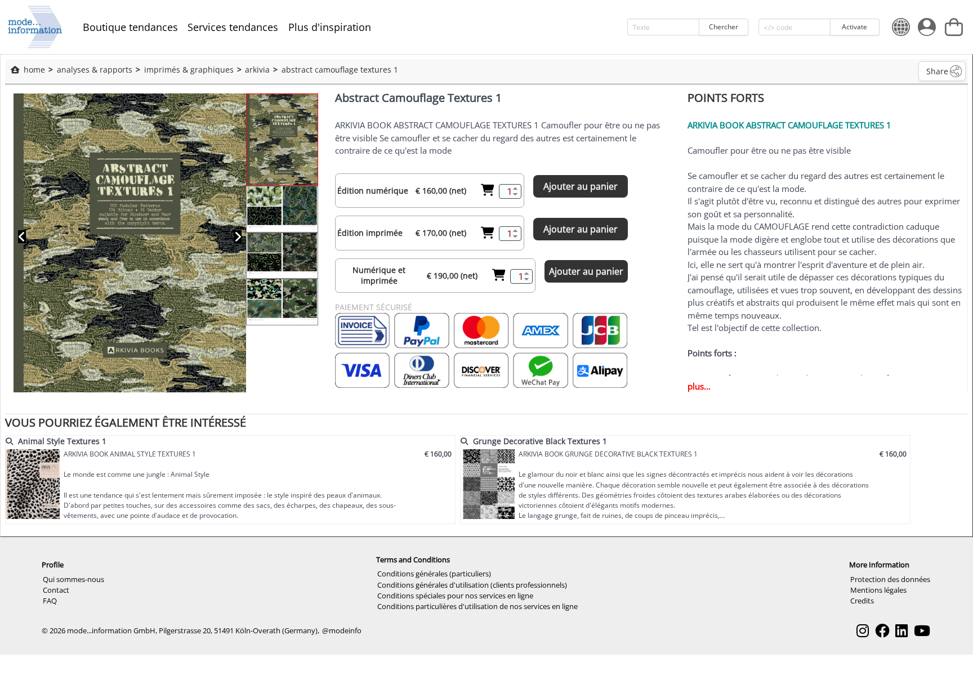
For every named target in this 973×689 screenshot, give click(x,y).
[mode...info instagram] (862, 631)
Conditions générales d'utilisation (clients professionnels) (472, 585)
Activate (854, 27)
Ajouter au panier (580, 186)
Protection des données (890, 579)
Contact (56, 590)
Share (937, 71)
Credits (862, 601)
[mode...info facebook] (882, 631)
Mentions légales (878, 590)
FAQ (50, 601)
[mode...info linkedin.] (901, 631)
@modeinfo (341, 630)
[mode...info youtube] (922, 631)
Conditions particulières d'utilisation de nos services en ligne (477, 606)
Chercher (723, 27)
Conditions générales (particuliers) (434, 574)
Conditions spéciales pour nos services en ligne (455, 595)
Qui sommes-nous (73, 579)
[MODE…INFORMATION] (35, 27)
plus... (699, 386)
